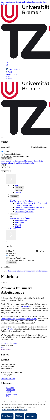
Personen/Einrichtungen (12, 154)
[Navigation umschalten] (2, 137)
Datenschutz (10, 390)
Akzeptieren (31, 416)
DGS (7, 396)
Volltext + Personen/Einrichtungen (16, 156)
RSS (2, 347)
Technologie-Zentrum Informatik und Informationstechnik (22, 162)
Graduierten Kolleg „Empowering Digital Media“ (19, 319)
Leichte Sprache (11, 394)
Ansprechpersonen (8, 379)
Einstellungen (7, 416)
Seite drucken (6, 350)
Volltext (6, 152)
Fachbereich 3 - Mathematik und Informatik (17, 161)
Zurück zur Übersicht (9, 343)
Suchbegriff (5, 147)
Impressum (10, 388)
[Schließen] (11, 199)
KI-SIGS (25, 306)
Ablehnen (19, 416)
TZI (15, 345)
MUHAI (10, 329)
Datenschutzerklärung (10, 410)
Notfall (8, 392)
